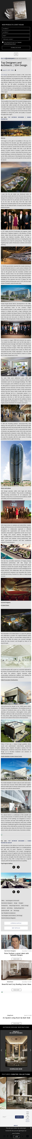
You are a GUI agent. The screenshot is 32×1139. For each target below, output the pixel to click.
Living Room (10, 1015)
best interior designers (6, 903)
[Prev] (13, 867)
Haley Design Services (14, 905)
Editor (12, 70)
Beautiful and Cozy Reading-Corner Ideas (16, 984)
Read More (16, 959)
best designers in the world (12, 900)
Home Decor (10, 982)
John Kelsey (10, 908)
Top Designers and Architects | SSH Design (11, 915)
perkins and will (5, 910)
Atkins (2, 900)
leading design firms (19, 908)
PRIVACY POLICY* (28, 1120)
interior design (24, 905)
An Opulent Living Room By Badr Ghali (16, 1018)
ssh (11, 910)
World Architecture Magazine (8, 918)
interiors (3, 908)
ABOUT (16, 1125)
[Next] (18, 867)
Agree (16, 1136)
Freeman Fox (4, 905)
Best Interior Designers (8, 58)
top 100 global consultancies (8, 913)
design (15, 903)
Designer (21, 903)
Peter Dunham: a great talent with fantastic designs (16, 954)
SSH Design (4, 74)
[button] (30, 1050)
